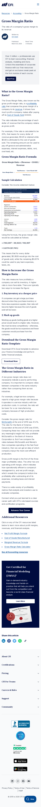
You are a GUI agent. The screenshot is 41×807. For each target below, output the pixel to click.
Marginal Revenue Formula (16, 542)
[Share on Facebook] (9, 642)
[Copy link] (25, 642)
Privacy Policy (7, 788)
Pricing (5, 673)
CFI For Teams (8, 682)
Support (5, 699)
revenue (18, 109)
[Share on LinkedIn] (3, 642)
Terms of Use (19, 788)
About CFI (6, 657)
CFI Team (15, 37)
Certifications (8, 665)
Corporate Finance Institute (8, 4)
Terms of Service (32, 788)
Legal (21, 790)
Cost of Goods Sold (15, 115)
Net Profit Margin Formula (15, 533)
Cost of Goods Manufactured (17, 538)
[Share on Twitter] (14, 642)
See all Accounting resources (15, 552)
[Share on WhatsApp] (20, 642)
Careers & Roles (9, 690)
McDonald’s (7, 422)
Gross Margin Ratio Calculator (17, 547)
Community (7, 707)
